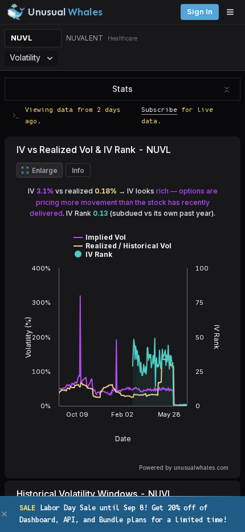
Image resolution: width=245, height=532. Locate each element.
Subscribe (159, 109)
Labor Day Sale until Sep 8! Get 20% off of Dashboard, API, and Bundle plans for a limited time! (123, 513)
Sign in (200, 11)
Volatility (25, 57)
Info (78, 170)
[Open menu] (233, 12)
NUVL (21, 38)
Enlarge (45, 170)
